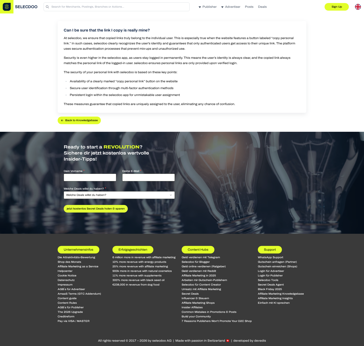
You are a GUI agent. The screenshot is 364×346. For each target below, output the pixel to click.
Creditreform (66, 316)
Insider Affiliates (192, 307)
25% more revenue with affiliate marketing (140, 266)
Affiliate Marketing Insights (275, 298)
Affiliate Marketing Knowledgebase (281, 293)
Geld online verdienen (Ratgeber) (204, 266)
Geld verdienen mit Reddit (199, 271)
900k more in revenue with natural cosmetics (142, 271)
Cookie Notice (67, 275)
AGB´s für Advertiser (71, 289)
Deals (262, 6)
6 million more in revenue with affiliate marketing (144, 257)
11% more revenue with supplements (137, 275)
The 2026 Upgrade (70, 312)
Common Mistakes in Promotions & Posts (209, 312)
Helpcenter (65, 271)
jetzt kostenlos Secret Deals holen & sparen (96, 208)
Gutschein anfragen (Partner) (277, 261)
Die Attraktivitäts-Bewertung (76, 257)
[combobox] (119, 195)
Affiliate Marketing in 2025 (199, 275)
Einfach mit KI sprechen (274, 302)
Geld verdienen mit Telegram (201, 257)
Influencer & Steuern (195, 298)
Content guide (67, 298)
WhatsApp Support (270, 257)
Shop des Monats (69, 261)
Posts (249, 6)
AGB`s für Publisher (71, 307)
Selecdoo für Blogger (196, 261)
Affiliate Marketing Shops (198, 302)
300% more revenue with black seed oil (138, 280)
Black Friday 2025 (270, 289)
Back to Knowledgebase (81, 120)
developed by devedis (249, 340)
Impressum (65, 284)
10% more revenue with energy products (139, 261)
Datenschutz (66, 280)
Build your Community (196, 316)
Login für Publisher (270, 275)
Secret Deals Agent (271, 284)
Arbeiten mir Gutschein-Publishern (204, 280)
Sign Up (337, 6)
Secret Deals (190, 293)
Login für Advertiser (271, 271)
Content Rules (67, 302)
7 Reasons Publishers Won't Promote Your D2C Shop (217, 321)
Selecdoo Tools (268, 280)
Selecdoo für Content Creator (201, 284)
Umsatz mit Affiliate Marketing (201, 289)
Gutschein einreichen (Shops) (277, 266)
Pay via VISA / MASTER (73, 321)
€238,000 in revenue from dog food (135, 284)
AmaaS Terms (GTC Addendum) (79, 293)
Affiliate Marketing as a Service (78, 266)
